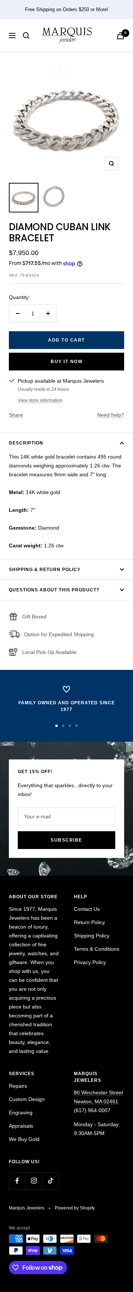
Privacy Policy (90, 962)
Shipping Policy (91, 936)
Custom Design (27, 1099)
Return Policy (89, 922)
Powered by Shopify (75, 1208)
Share (16, 415)
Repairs (18, 1086)
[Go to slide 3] (70, 726)
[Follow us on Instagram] (33, 1180)
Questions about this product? (54, 590)
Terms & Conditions (96, 949)
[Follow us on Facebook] (17, 1180)
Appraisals (21, 1126)
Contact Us (87, 909)
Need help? (110, 415)
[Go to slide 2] (63, 726)
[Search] (26, 35)
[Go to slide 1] (56, 726)
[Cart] (120, 35)
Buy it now (66, 361)
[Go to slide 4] (76, 726)
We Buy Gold (24, 1139)
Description (26, 443)
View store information (40, 400)
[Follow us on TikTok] (50, 1180)
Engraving (21, 1112)
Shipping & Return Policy (45, 569)
